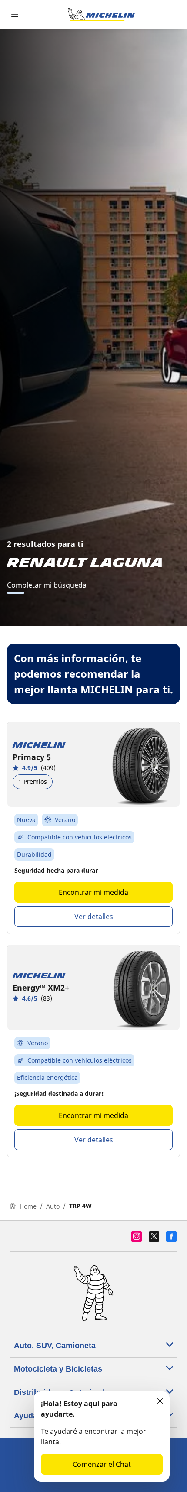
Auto (53, 1206)
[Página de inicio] (101, 15)
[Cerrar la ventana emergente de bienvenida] (160, 1401)
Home (28, 1206)
